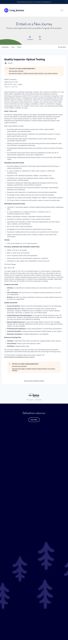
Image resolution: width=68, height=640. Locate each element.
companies (5, 47)
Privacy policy (29, 399)
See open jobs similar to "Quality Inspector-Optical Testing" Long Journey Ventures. (33, 73)
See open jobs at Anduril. (16, 71)
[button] (66, 1)
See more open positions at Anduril (34, 380)
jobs (13, 47)
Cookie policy (38, 399)
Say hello (34, 420)
